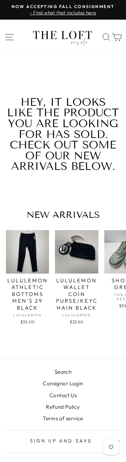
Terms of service (63, 418)
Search (63, 371)
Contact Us (63, 395)
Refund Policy (63, 407)
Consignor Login (63, 383)
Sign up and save (61, 440)
